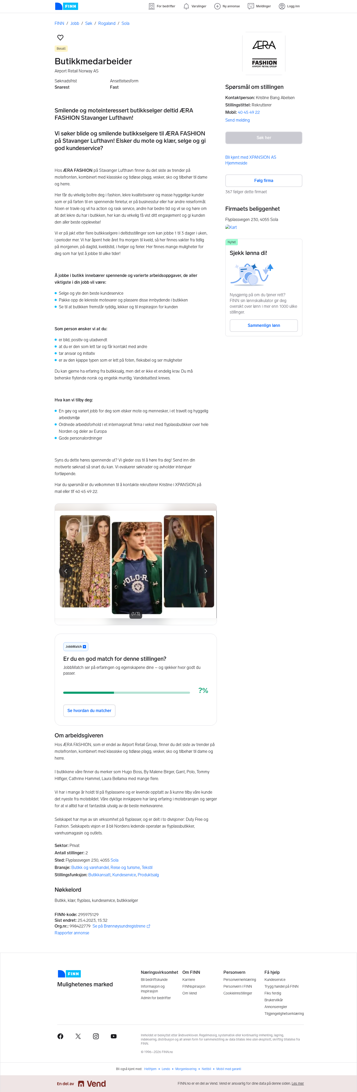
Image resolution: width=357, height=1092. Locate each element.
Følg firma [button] (263, 180)
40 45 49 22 (249, 112)
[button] (60, 37)
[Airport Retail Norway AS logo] (264, 53)
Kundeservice (124, 874)
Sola (114, 860)
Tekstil (147, 867)
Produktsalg (148, 874)
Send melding (237, 120)
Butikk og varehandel (90, 867)
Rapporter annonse (72, 932)
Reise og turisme (125, 867)
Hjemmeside (236, 163)
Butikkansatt (99, 874)
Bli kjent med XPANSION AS (250, 157)
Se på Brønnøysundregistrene (119, 926)
